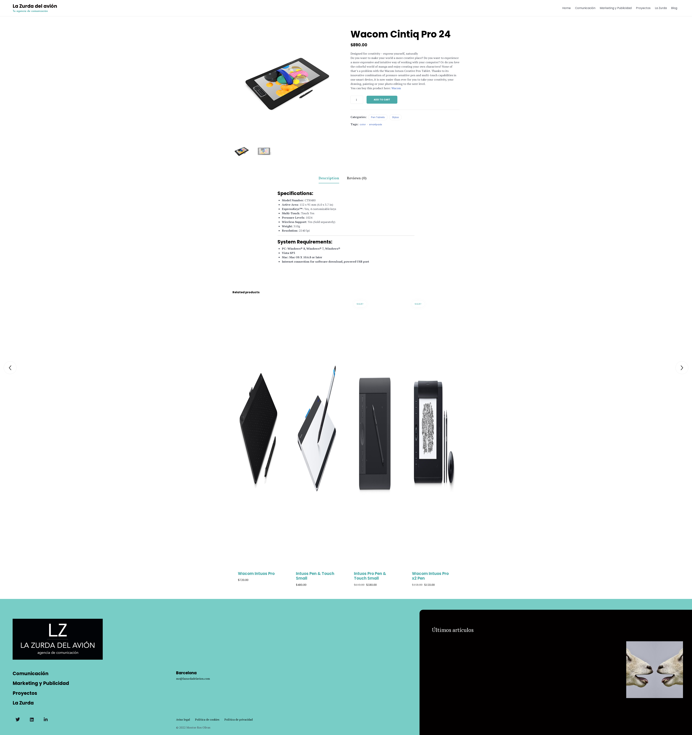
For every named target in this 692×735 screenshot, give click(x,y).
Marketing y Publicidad (616, 8)
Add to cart (382, 99)
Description (329, 178)
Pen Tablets (378, 117)
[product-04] (241, 151)
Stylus (395, 117)
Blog (674, 8)
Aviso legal (185, 719)
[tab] (332, 178)
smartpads (375, 124)
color (363, 124)
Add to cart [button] (258, 567)
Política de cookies (209, 719)
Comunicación (585, 8)
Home (566, 8)
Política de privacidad (238, 719)
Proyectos (643, 8)
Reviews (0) (357, 178)
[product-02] (264, 151)
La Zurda (661, 8)
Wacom (396, 88)
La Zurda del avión (35, 6)
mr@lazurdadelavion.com (193, 679)
